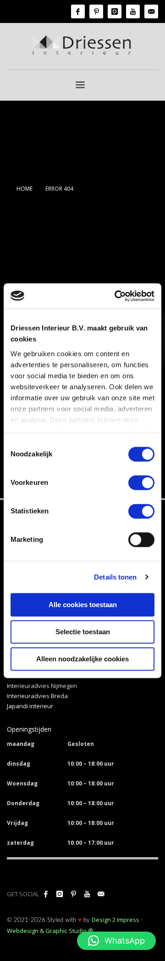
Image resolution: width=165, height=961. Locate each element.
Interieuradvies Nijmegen (42, 686)
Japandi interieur (30, 706)
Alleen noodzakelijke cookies (82, 659)
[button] (116, 941)
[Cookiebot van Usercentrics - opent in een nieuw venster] (116, 296)
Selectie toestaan (82, 632)
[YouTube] (133, 11)
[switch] (141, 482)
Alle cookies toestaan (83, 604)
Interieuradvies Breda (37, 696)
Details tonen (115, 577)
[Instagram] (114, 11)
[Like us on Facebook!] (46, 894)
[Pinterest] (96, 11)
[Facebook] (78, 11)
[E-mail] (151, 11)
